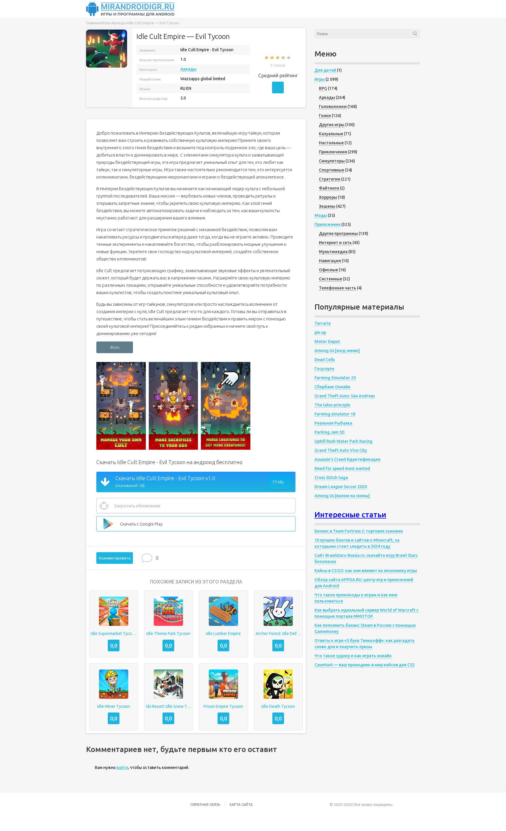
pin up (320, 332)
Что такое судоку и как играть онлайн (353, 655)
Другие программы (338, 233)
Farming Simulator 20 (335, 377)
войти (122, 767)
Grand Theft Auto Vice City (340, 450)
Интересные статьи (350, 514)
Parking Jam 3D (329, 432)
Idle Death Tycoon (278, 706)
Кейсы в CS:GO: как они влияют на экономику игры (365, 570)
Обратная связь (205, 804)
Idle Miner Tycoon (113, 706)
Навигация (330, 260)
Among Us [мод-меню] (337, 350)
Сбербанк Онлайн (332, 386)
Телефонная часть (337, 288)
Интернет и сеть (335, 242)
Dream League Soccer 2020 (340, 486)
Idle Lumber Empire (223, 633)
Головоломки (333, 106)
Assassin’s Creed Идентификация (347, 459)
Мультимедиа (333, 251)
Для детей (325, 70)
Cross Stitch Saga (331, 477)
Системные (330, 279)
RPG (323, 88)
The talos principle (332, 405)
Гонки (325, 115)
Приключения (333, 152)
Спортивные (331, 170)
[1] (267, 57)
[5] (289, 57)
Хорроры (328, 197)
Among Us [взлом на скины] (342, 495)
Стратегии (329, 179)
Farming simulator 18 (334, 414)
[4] (283, 57)
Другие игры (331, 124)
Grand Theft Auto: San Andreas (344, 396)
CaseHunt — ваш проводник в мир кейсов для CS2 (364, 664)
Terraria (322, 323)
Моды (320, 215)
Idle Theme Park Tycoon (168, 633)
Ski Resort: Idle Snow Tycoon (169, 706)
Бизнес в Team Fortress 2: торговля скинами (358, 531)
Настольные (331, 142)
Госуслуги (324, 368)
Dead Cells (324, 359)
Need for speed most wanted (342, 468)
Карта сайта (241, 804)
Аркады (188, 69)
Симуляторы (332, 161)
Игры (319, 79)
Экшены (327, 206)
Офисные (328, 269)
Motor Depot (327, 341)
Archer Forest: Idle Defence (278, 633)
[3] (278, 57)
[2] (272, 57)
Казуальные (331, 133)
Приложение (327, 224)
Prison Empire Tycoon (223, 706)
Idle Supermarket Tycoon (113, 633)
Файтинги (329, 188)
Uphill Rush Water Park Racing (343, 441)
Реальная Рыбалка (333, 423)
